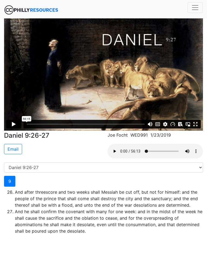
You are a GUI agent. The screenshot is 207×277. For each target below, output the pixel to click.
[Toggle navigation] (195, 7)
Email (13, 149)
